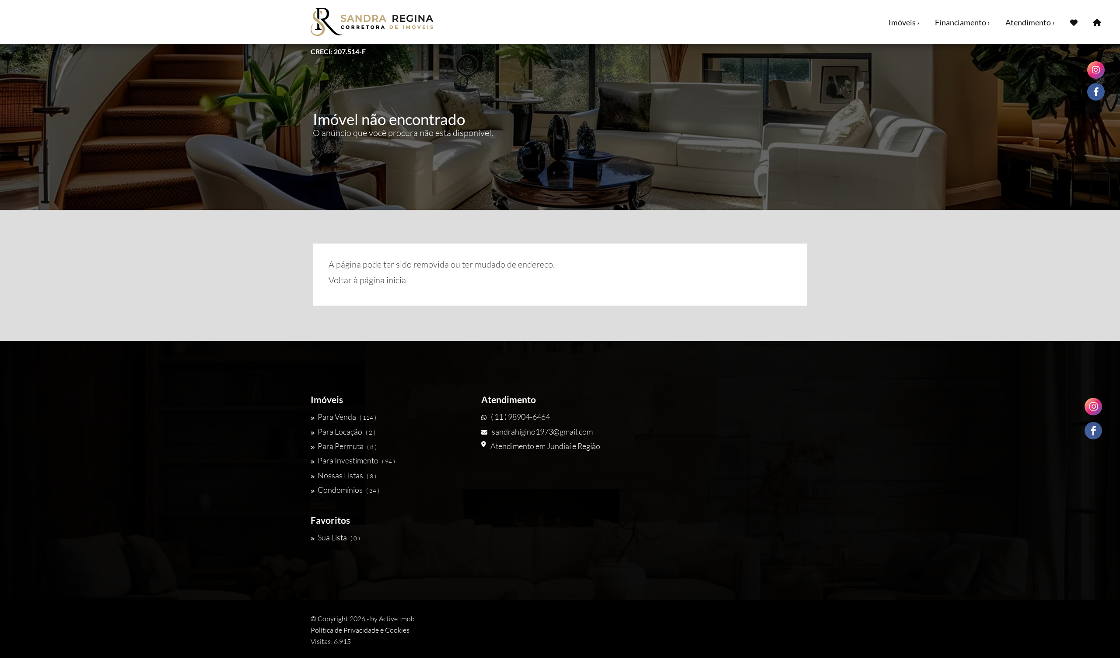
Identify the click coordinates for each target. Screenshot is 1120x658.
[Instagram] (1093, 406)
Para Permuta (347, 446)
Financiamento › (962, 22)
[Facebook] (1093, 430)
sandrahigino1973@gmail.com (542, 431)
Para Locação (346, 431)
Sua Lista (339, 537)
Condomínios (348, 489)
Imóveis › (904, 22)
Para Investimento (356, 460)
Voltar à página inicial (368, 280)
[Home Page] (1097, 22)
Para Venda (347, 416)
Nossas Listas (347, 475)
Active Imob (397, 618)
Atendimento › (1030, 22)
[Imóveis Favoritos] (1074, 22)
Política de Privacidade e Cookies (360, 630)
